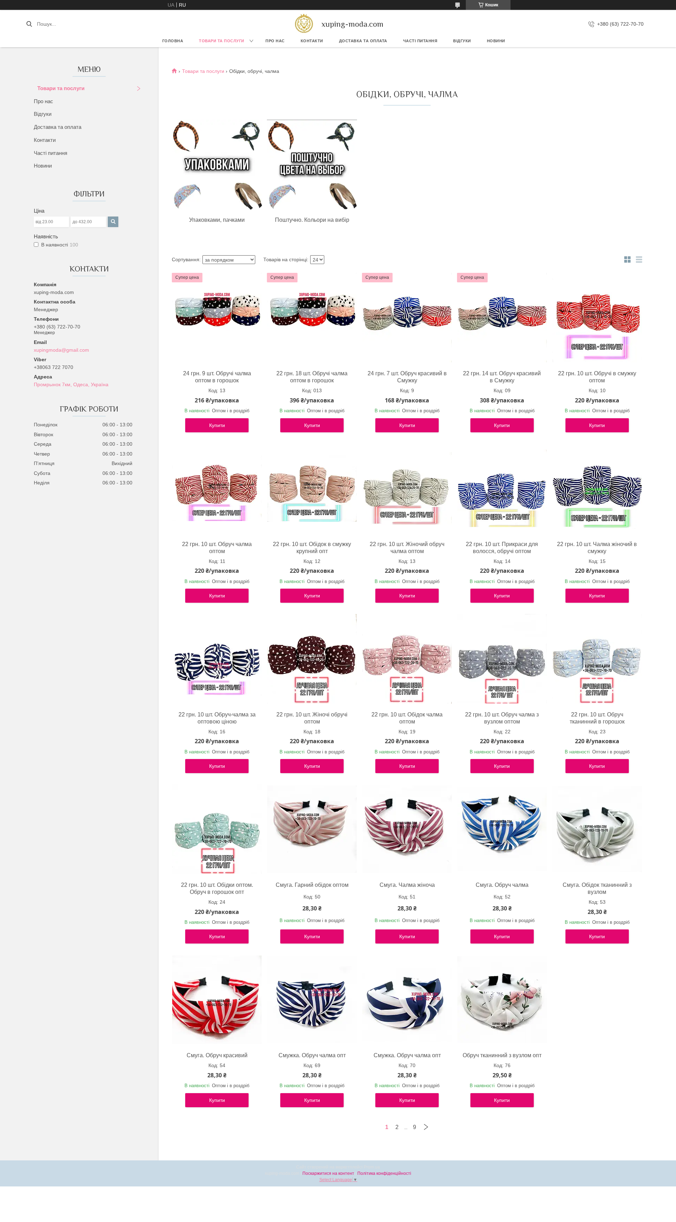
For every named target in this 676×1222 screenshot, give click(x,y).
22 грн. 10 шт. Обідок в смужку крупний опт (312, 547)
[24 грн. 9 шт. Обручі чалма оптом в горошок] (217, 317)
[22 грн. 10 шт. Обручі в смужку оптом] (597, 317)
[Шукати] (29, 24)
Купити (217, 425)
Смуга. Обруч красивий (217, 1055)
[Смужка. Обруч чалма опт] (312, 999)
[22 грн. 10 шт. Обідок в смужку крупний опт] (312, 488)
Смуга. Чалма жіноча (407, 885)
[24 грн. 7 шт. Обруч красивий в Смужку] (407, 317)
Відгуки (462, 41)
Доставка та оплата (57, 127)
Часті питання (420, 41)
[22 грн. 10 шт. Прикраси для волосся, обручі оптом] (502, 488)
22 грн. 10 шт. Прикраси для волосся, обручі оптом (502, 547)
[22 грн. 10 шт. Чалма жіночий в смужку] (597, 488)
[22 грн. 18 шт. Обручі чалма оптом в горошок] (312, 317)
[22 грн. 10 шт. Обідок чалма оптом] (407, 658)
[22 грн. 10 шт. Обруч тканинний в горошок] (597, 658)
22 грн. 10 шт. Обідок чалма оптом (407, 718)
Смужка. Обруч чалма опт (312, 1055)
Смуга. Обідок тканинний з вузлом (597, 888)
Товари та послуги (221, 41)
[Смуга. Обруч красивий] (217, 999)
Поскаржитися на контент (328, 1173)
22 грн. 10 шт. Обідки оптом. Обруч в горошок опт (217, 888)
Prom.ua (372, 1167)
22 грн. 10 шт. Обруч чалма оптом (217, 547)
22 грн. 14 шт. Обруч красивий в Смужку (502, 376)
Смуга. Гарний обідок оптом (312, 885)
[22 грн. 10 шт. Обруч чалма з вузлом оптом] (502, 658)
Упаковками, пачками (217, 220)
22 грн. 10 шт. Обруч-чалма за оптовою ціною (217, 718)
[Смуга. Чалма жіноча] (407, 829)
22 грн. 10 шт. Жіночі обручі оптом (312, 718)
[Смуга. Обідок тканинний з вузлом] (597, 829)
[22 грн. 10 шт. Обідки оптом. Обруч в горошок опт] (217, 829)
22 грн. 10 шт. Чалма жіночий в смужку (597, 547)
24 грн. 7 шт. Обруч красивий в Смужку (407, 376)
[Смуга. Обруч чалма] (502, 829)
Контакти (312, 41)
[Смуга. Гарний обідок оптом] (312, 829)
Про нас (275, 41)
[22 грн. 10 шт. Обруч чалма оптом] (217, 488)
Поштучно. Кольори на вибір (312, 220)
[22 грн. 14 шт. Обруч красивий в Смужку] (502, 317)
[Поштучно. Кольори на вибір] (312, 164)
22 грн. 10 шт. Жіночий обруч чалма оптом (407, 547)
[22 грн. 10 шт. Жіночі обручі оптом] (312, 658)
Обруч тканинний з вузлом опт (502, 1055)
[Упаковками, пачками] (217, 164)
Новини (496, 41)
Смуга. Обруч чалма (502, 885)
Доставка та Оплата (363, 41)
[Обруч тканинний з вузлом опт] (502, 999)
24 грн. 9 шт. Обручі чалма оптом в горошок (217, 376)
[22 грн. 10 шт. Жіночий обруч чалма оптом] (407, 488)
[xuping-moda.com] (303, 24)
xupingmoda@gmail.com (61, 350)
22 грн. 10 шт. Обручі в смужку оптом (597, 376)
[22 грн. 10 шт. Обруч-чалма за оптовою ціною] (217, 658)
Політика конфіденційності (384, 1173)
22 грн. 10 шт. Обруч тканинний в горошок (597, 718)
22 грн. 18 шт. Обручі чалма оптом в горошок (312, 376)
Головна (172, 41)
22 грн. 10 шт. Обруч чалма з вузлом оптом (502, 718)
